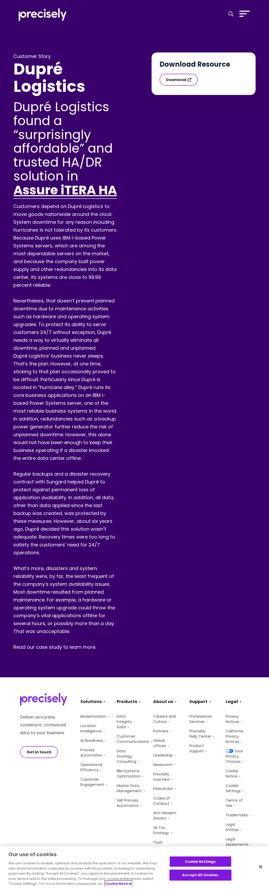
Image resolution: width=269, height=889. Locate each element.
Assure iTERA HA (65, 190)
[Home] (43, 14)
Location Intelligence (91, 728)
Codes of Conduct (161, 801)
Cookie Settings (233, 788)
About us (163, 702)
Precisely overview (161, 776)
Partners (160, 731)
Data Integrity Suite (124, 722)
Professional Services (200, 719)
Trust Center (159, 845)
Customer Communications (133, 739)
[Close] (260, 866)
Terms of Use (234, 803)
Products (127, 702)
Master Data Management (129, 788)
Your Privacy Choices (234, 756)
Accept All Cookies (200, 874)
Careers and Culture (164, 719)
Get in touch (39, 752)
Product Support (196, 748)
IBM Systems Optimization (129, 773)
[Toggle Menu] (243, 13)
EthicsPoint (163, 788)
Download (176, 79)
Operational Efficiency (91, 767)
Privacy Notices (232, 719)
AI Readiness (91, 740)
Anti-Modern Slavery (164, 815)
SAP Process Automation (128, 803)
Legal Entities (232, 827)
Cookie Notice (232, 773)
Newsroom (163, 764)
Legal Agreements (237, 842)
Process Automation (91, 752)
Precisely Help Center (200, 733)
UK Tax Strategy (161, 830)
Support (198, 702)
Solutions (91, 702)
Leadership (163, 755)
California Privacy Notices (234, 736)
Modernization (93, 716)
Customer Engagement (92, 782)
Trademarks (237, 815)
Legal (232, 702)
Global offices (159, 743)
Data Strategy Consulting (126, 756)
